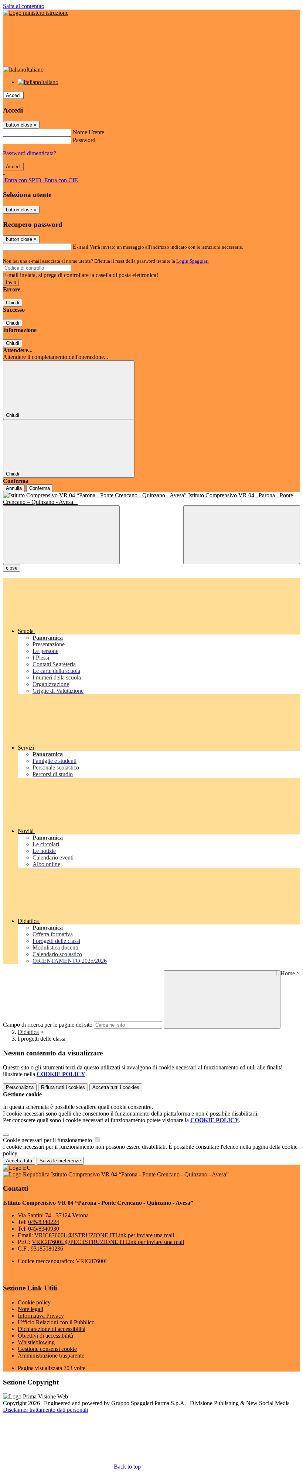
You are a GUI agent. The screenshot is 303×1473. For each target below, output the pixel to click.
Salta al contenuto (23, 6)
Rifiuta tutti (63, 1087)
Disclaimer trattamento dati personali (45, 1410)
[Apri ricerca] (241, 534)
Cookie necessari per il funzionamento (48, 1140)
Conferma (39, 488)
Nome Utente (88, 132)
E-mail (80, 246)
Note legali (30, 1309)
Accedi (13, 95)
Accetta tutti (115, 1087)
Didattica (28, 1032)
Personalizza (20, 1087)
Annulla (14, 488)
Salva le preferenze (60, 1160)
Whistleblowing (36, 1342)
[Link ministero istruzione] (35, 13)
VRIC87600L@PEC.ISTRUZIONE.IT (108, 1242)
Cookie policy (34, 1302)
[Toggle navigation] (61, 534)
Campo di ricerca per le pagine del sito (47, 1024)
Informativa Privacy (41, 1316)
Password (84, 140)
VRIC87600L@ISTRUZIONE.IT (104, 1235)
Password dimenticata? (29, 153)
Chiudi (12, 302)
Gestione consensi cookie (47, 1349)
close (11, 568)
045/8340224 (43, 1222)
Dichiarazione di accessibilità (51, 1329)
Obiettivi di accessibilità (45, 1335)
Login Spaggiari (192, 261)
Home (287, 973)
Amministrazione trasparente (51, 1355)
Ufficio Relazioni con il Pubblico (56, 1322)
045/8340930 (43, 1228)
